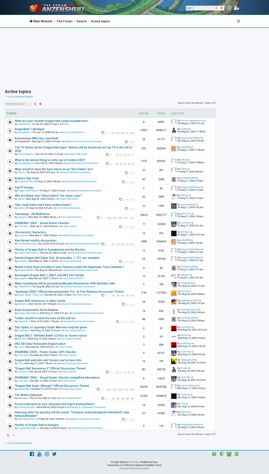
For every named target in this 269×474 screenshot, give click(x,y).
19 (121, 155)
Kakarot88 (23, 389)
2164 (126, 390)
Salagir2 (22, 217)
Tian (20, 363)
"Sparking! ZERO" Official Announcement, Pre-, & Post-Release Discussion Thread (69, 291)
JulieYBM (185, 147)
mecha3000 (24, 124)
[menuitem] (229, 8)
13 (129, 372)
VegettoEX (24, 141)
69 (132, 164)
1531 (126, 218)
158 (132, 296)
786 (117, 399)
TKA (183, 403)
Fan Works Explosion (28, 395)
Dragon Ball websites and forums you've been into (48, 360)
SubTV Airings (24, 187)
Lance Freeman (189, 385)
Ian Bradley (133, 462)
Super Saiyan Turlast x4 (30, 294)
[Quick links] (239, 21)
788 (127, 399)
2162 (114, 390)
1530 (120, 218)
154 (113, 296)
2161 (109, 390)
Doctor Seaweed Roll (192, 120)
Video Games (69, 226)
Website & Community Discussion (83, 141)
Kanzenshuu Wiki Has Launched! (36, 138)
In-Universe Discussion (69, 208)
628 (132, 133)
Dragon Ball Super (77, 154)
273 (122, 245)
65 (117, 164)
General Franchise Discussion (82, 163)
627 (127, 133)
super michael (188, 204)
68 (129, 164)
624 (113, 133)
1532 (131, 218)
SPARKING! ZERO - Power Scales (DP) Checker (45, 352)
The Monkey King (27, 243)
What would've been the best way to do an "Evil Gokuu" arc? (54, 169)
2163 (120, 390)
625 (117, 133)
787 (122, 399)
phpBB (122, 465)
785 (113, 399)
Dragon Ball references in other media (40, 301)
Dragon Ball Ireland (191, 138)
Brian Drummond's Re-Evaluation (36, 310)
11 (121, 372)
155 (117, 296)
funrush (185, 291)
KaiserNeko (24, 132)
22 (132, 155)
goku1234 (186, 213)
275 (132, 245)
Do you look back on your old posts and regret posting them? (55, 404)
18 (117, 155)
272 (117, 245)
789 (132, 399)
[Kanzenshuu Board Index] (59, 7)
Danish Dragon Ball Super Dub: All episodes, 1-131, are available (57, 258)
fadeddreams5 (25, 163)
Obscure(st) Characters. (31, 232)
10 (117, 372)
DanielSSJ (23, 321)
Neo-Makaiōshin (26, 419)
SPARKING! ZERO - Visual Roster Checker (42, 223)
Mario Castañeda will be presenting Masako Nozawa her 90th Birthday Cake (65, 283)
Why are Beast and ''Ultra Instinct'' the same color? (48, 195)
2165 (131, 390)
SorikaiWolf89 (25, 181)
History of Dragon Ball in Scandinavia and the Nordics (50, 249)
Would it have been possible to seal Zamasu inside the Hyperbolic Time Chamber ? (69, 267)
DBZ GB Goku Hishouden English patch (40, 343)
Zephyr (184, 195)
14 (132, 372)
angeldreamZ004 (190, 300)
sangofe (22, 261)
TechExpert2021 (26, 407)
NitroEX (22, 338)
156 (122, 296)
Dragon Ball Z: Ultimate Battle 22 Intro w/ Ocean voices (51, 335)
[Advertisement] (134, 55)
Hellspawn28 (187, 359)
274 (127, 245)
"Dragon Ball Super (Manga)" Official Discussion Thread (52, 386)
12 (125, 372)
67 (125, 164)
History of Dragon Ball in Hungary (37, 425)
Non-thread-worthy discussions (36, 240)
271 (113, 245)
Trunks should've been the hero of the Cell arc (45, 318)
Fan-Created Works (73, 132)
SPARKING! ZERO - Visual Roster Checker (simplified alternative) (57, 377)
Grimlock (22, 235)
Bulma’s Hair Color (27, 178)
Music (65, 124)
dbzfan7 (22, 304)
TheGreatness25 (189, 309)
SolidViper (23, 330)
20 (125, 155)
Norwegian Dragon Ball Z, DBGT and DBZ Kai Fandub (49, 275)
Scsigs (184, 128)
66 (121, 164)
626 (122, 133)
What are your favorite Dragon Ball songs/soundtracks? (51, 121)
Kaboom (22, 398)
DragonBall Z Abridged (29, 129)
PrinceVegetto (25, 154)
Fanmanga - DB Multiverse (32, 214)
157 (127, 296)
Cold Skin (23, 226)
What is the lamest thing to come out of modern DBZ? (50, 160)
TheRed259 (24, 286)
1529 (114, 218)
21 (129, 155)
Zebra (184, 159)
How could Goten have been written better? (43, 205)
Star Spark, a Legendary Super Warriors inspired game (51, 327)
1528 (109, 218)
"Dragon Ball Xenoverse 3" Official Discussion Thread (50, 368)
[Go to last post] (205, 120)
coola (21, 346)
